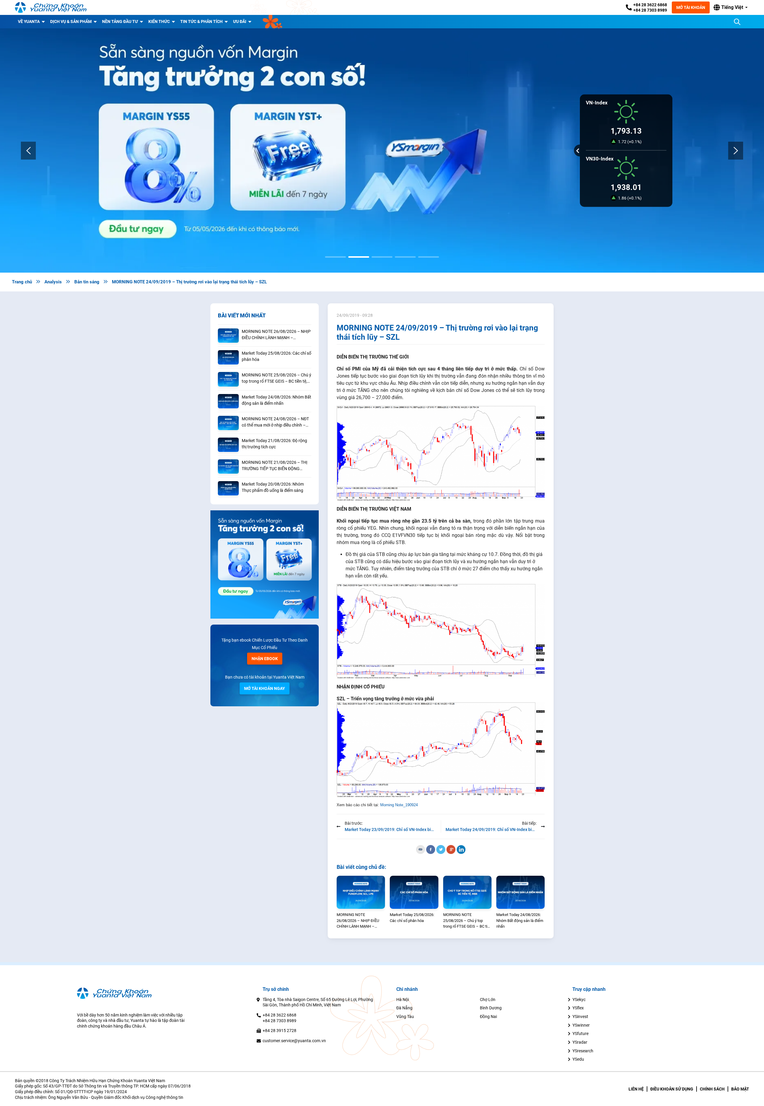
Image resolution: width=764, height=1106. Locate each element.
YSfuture (580, 1033)
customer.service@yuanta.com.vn (294, 1040)
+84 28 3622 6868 (650, 4)
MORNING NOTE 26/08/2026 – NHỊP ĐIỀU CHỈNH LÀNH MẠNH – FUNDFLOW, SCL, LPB (276, 335)
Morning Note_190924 (399, 805)
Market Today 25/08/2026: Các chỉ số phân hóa (276, 356)
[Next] (735, 151)
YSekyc (579, 999)
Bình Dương (491, 1007)
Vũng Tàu (405, 1016)
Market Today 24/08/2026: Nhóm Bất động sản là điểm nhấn (276, 400)
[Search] (737, 22)
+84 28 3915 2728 (279, 1030)
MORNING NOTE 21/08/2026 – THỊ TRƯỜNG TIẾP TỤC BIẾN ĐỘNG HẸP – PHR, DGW (274, 466)
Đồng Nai (488, 1016)
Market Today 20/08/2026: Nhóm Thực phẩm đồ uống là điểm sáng (273, 487)
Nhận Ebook (265, 658)
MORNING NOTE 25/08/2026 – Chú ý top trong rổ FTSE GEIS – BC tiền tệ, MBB (276, 378)
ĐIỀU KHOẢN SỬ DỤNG (671, 1089)
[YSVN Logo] (51, 7)
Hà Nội (402, 999)
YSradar (579, 1042)
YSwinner (581, 1025)
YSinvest (580, 1016)
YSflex (578, 1007)
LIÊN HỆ (636, 1089)
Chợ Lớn (487, 999)
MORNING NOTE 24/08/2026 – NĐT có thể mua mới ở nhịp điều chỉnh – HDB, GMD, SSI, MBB (275, 422)
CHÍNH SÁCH (712, 1089)
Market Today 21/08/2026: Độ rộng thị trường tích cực (274, 443)
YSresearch (582, 1050)
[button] (730, 7)
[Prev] (28, 151)
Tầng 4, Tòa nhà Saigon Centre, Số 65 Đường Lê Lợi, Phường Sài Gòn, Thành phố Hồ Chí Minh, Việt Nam (318, 1002)
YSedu (578, 1059)
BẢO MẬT (740, 1089)
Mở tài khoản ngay (264, 688)
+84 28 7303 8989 (650, 10)
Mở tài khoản (690, 7)
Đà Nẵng (404, 1007)
